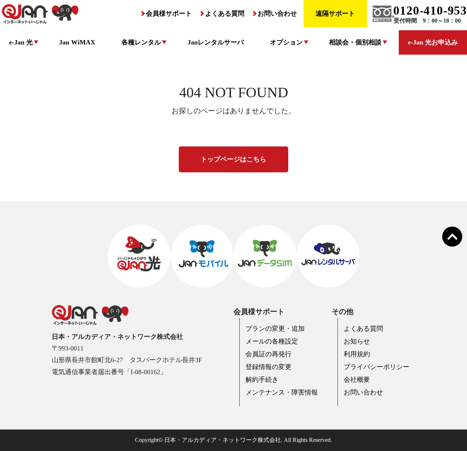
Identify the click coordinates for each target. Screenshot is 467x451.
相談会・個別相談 (355, 42)
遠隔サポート (335, 13)
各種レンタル (141, 42)
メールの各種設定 (272, 341)
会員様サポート (169, 13)
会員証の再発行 (269, 354)
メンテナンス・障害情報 (282, 392)
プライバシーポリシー (376, 366)
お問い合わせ (277, 13)
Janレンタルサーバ (216, 42)
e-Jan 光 (21, 42)
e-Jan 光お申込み (433, 42)
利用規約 (357, 354)
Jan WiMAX (77, 42)
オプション (286, 42)
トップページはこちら (233, 159)
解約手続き (262, 379)
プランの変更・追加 (275, 328)
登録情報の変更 (269, 366)
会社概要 (357, 379)
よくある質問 (224, 13)
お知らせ (357, 341)
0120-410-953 (430, 10)
